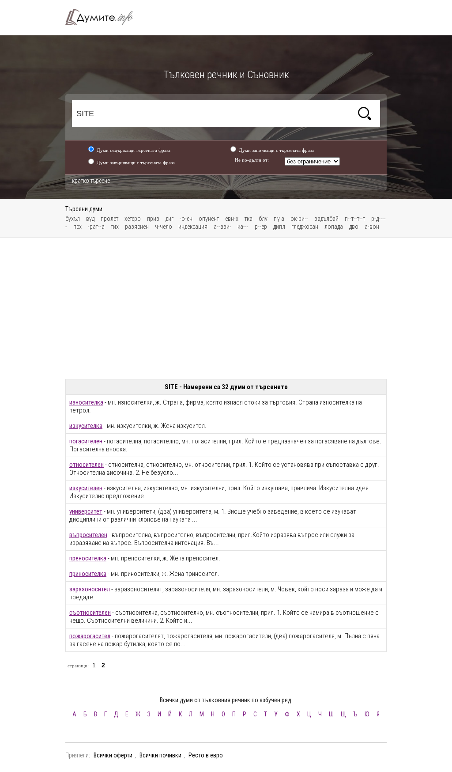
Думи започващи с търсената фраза (276, 150)
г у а (279, 218)
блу (263, 218)
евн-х (231, 218)
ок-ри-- (299, 218)
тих (115, 226)
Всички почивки (160, 755)
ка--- (243, 226)
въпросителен (88, 535)
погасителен (85, 441)
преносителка (87, 558)
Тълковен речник (104, 17)
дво (353, 226)
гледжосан (304, 226)
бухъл (72, 218)
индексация (192, 226)
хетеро (132, 218)
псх (77, 226)
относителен (86, 465)
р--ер (261, 226)
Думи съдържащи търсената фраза (133, 150)
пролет (109, 218)
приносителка (87, 574)
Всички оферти (113, 755)
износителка (86, 402)
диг (169, 218)
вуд (90, 218)
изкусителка (85, 426)
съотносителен (90, 613)
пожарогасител (89, 636)
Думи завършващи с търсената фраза (136, 162)
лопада (333, 226)
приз (153, 218)
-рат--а (96, 226)
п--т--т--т (355, 218)
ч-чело (163, 226)
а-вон (372, 226)
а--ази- (222, 226)
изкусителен (85, 488)
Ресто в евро (205, 755)
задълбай (326, 218)
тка (248, 218)
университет (85, 511)
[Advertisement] (226, 308)
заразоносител (89, 589)
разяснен (137, 226)
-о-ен (186, 218)
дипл (279, 226)
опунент (209, 218)
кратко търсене (91, 180)
